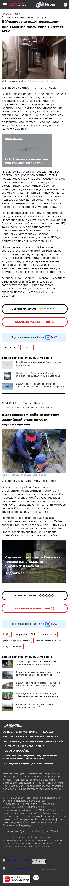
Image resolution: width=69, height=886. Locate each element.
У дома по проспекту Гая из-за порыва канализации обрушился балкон (32, 561)
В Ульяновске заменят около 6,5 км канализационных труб (34, 705)
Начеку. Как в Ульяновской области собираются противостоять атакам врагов (38, 374)
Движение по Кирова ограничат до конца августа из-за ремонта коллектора (38, 673)
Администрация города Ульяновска (24, 474)
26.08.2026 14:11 (10, 403)
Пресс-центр (48, 731)
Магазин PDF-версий (44, 736)
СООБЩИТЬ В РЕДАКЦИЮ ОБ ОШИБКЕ (28, 763)
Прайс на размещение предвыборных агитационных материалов (30, 757)
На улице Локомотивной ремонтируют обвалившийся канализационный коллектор (39, 695)
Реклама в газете (15, 736)
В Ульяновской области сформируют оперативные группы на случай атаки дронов (40, 385)
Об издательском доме (20, 731)
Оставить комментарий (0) (34, 321)
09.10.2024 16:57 (11, 13)
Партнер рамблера (49, 869)
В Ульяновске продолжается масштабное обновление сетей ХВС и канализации (38, 684)
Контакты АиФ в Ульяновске (23, 746)
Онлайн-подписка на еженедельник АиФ (33, 741)
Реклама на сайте (16, 750)
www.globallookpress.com (44, 81)
